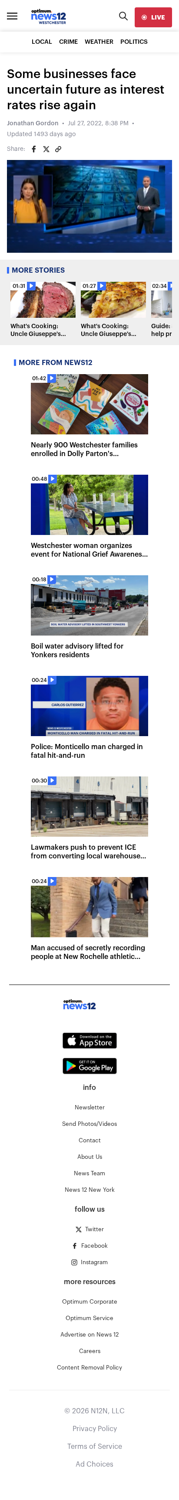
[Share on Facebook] (33, 149)
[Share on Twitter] (46, 149)
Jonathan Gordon (33, 124)
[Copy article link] (58, 149)
